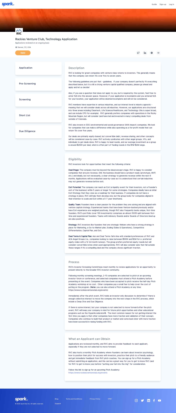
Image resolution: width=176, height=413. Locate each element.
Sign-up (163, 4)
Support (58, 403)
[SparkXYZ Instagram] (136, 400)
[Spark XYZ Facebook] (154, 400)
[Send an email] (158, 52)
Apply (22, 53)
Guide (154, 4)
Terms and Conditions (74, 399)
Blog (56, 399)
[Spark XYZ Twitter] (142, 400)
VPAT (110, 399)
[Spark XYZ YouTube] (159, 400)
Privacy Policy (95, 399)
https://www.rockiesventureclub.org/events (87, 373)
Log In (171, 4)
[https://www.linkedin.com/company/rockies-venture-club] (145, 52)
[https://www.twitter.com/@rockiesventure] (138, 52)
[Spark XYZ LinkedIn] (148, 400)
